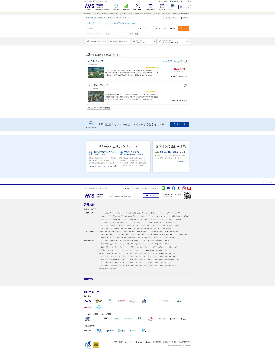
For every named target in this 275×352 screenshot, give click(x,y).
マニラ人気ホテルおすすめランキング (155, 250)
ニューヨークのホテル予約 (150, 222)
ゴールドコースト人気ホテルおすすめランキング (163, 256)
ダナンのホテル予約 (105, 222)
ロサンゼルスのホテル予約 (167, 222)
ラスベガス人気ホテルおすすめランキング (167, 259)
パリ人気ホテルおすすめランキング (136, 262)
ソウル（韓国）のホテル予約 (154, 213)
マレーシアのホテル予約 (171, 231)
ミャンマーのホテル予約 (121, 234)
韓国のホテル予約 (117, 231)
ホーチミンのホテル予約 (132, 219)
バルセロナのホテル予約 (135, 228)
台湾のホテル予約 (104, 231)
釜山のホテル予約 (130, 216)
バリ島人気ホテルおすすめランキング (158, 241)
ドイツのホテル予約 (105, 238)
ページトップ (266, 182)
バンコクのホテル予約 (120, 213)
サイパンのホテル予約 (143, 216)
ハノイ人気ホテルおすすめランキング (137, 253)
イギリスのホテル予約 (180, 234)
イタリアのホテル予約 (134, 238)
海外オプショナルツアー (135, 13)
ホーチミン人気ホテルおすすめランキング (111, 253)
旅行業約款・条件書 (169, 342)
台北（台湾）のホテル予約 (136, 213)
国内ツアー (157, 13)
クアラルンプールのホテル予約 (150, 219)
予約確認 (185, 18)
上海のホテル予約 (182, 216)
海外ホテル (124, 13)
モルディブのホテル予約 (137, 234)
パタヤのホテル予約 (134, 222)
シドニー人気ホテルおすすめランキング (111, 256)
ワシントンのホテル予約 (158, 225)
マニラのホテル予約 (105, 219)
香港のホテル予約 (118, 216)
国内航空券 (175, 13)
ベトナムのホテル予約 (105, 234)
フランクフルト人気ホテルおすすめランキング (162, 265)
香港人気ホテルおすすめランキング (109, 250)
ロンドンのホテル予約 (105, 228)
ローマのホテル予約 (120, 228)
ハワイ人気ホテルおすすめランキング (110, 241)
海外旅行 (89, 204)
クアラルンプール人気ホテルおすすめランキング (163, 253)
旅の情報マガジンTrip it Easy (107, 269)
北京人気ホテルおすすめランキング (132, 250)
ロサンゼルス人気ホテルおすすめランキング (140, 259)
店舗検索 (180, 161)
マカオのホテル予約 (180, 219)
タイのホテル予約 (129, 231)
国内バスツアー (166, 13)
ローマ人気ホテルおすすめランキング (110, 265)
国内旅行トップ (148, 13)
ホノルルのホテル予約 (105, 213)
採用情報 (158, 342)
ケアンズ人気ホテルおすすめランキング (136, 256)
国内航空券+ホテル (184, 13)
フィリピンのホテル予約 (155, 231)
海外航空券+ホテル (114, 13)
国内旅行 (89, 279)
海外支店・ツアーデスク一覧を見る (102, 166)
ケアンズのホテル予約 (164, 228)
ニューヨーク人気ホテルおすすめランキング (112, 259)
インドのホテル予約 (152, 234)
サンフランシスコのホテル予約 (140, 225)
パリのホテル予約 (172, 225)
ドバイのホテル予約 (170, 216)
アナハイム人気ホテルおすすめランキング (111, 262)
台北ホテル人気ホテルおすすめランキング (111, 247)
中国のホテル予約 (141, 231)
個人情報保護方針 (185, 342)
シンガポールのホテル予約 (172, 213)
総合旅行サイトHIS (92, 18)
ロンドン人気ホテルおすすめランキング (159, 262)
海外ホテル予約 (90, 209)
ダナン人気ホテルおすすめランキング (134, 244)
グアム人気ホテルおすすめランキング (134, 241)
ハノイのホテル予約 (166, 219)
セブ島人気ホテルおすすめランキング (110, 244)
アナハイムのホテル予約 (122, 225)
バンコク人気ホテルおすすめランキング (137, 247)
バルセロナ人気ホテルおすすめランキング (135, 265)
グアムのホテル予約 (105, 216)
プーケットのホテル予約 (120, 222)
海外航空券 (105, 13)
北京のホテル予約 (118, 219)
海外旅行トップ (88, 13)
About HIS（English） (145, 342)
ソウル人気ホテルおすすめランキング (158, 244)
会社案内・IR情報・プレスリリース (123, 342)
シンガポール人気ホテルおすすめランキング (163, 247)
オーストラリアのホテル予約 (165, 238)
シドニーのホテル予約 (150, 228)
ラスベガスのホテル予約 (106, 225)
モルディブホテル (157, 216)
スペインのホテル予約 (148, 238)
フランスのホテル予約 (119, 238)
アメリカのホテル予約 (166, 234)
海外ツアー (97, 13)
